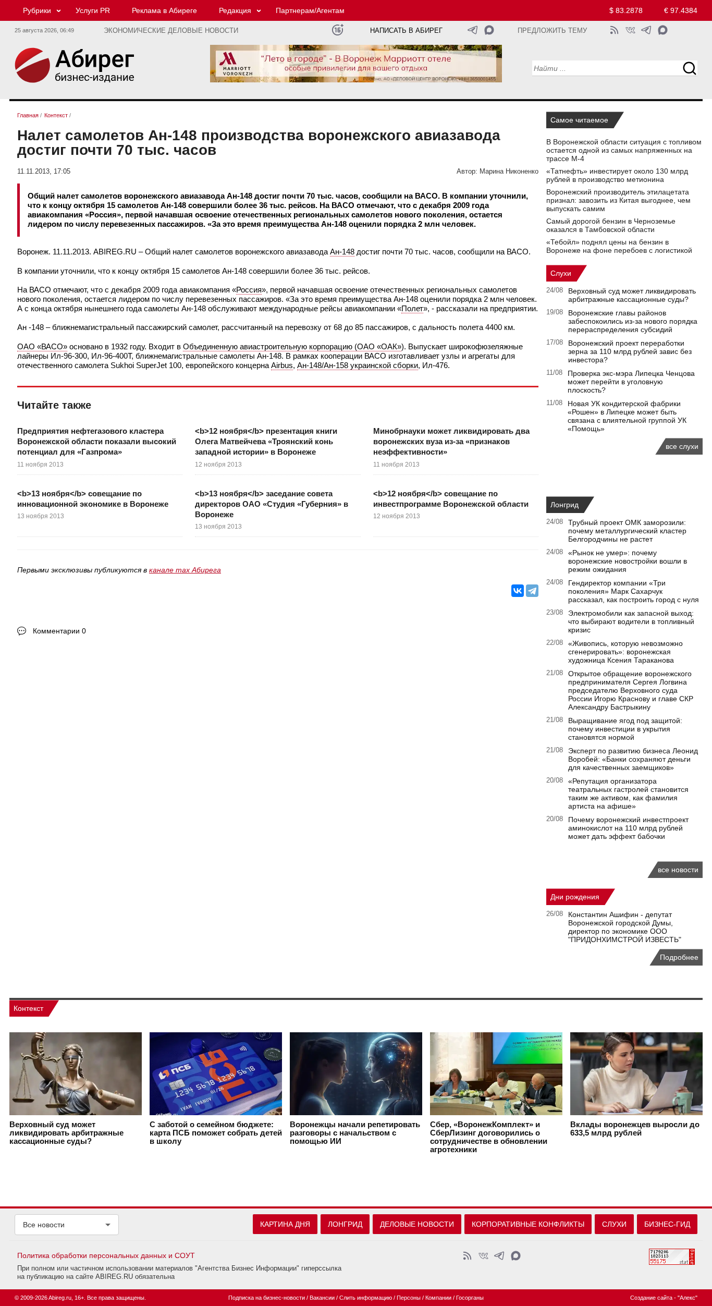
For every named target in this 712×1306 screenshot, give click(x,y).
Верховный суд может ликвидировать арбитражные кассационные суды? (632, 295)
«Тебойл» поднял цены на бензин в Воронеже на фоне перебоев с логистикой (619, 246)
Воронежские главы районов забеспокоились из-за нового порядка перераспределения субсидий (632, 321)
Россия (249, 289)
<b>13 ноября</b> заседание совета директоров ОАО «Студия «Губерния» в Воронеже (271, 504)
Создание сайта (651, 1298)
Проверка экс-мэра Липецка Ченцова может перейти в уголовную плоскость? (631, 381)
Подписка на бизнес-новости (266, 1298)
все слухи (682, 446)
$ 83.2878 (626, 10)
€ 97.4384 (680, 10)
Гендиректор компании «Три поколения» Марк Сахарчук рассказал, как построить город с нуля (633, 591)
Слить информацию (365, 1298)
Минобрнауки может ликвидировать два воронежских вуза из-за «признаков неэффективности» (451, 441)
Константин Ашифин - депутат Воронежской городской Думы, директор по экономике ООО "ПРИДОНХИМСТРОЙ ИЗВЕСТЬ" (624, 927)
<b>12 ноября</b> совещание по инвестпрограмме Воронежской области (451, 498)
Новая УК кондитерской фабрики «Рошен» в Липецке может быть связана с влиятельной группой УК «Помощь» (627, 416)
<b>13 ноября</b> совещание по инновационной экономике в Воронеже (92, 498)
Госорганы (470, 1298)
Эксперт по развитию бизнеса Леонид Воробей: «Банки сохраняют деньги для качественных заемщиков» (633, 759)
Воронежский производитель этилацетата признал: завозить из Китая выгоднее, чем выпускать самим (618, 200)
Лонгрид (564, 505)
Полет (412, 308)
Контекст (28, 1008)
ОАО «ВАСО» (42, 346)
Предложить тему (552, 30)
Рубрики (37, 10)
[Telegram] (532, 590)
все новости (678, 869)
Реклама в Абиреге (164, 10)
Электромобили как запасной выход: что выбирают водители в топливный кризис (631, 621)
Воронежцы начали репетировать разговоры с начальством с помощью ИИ (355, 1132)
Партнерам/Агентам (310, 10)
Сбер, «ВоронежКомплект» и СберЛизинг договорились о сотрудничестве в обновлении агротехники (488, 1137)
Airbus (282, 365)
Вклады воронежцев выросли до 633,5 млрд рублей (634, 1128)
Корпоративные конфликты (528, 1224)
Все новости (44, 1224)
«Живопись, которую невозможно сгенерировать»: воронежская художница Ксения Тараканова (625, 651)
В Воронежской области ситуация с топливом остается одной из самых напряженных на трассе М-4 (624, 150)
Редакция (235, 10)
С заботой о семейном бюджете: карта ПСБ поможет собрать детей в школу (216, 1132)
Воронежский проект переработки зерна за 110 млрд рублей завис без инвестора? (630, 351)
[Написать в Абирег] (489, 30)
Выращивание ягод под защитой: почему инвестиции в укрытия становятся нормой (625, 728)
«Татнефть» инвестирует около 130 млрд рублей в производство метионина (617, 175)
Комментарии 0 (59, 631)
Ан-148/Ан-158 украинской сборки (357, 365)
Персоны (409, 1298)
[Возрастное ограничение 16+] (337, 30)
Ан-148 (342, 251)
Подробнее (679, 957)
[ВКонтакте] (517, 590)
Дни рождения (574, 897)
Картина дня (285, 1224)
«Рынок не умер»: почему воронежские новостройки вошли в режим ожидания (627, 560)
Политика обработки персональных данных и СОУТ (106, 1255)
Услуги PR (93, 10)
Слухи (560, 273)
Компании (438, 1298)
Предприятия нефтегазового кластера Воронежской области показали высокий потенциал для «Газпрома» (96, 441)
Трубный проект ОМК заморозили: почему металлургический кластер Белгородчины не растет (627, 530)
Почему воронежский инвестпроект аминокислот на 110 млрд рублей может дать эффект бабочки (628, 827)
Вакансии (322, 1298)
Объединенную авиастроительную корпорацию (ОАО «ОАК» (292, 346)
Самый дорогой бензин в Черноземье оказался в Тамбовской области (611, 225)
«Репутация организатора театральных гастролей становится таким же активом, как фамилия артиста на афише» (628, 793)
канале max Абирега (185, 570)
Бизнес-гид (667, 1224)
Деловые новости (417, 1224)
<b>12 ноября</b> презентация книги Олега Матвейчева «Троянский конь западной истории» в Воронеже (266, 441)
